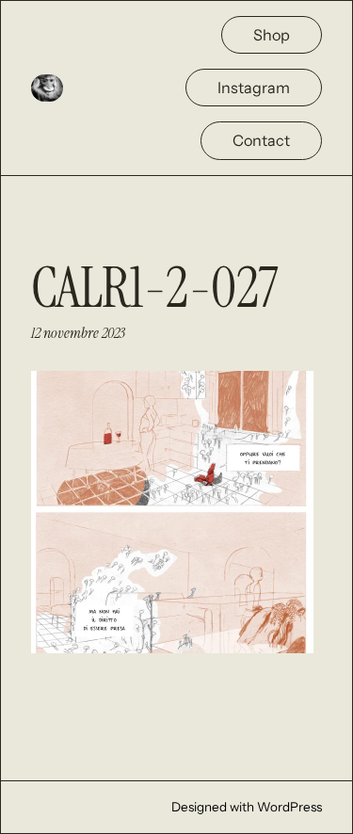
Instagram (253, 87)
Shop (271, 34)
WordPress (289, 806)
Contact (261, 140)
